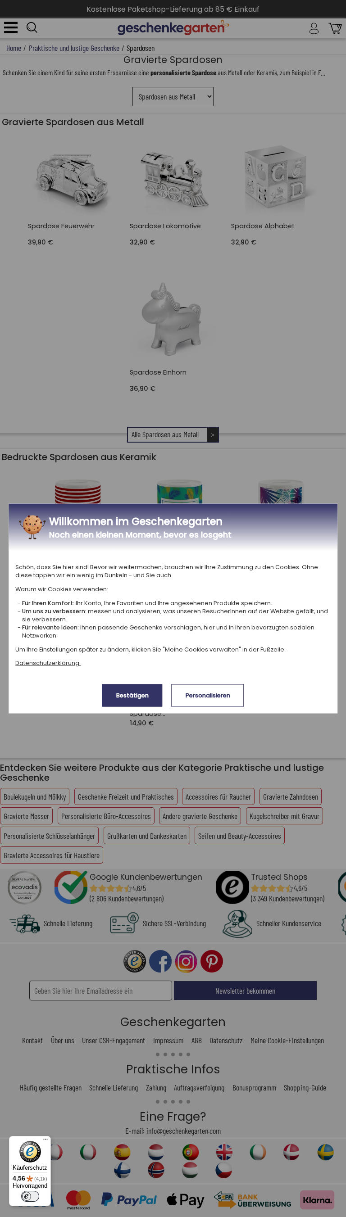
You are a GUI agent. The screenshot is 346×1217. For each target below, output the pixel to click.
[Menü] (45, 1141)
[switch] (30, 1196)
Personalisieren (208, 695)
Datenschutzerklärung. (48, 663)
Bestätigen (132, 695)
